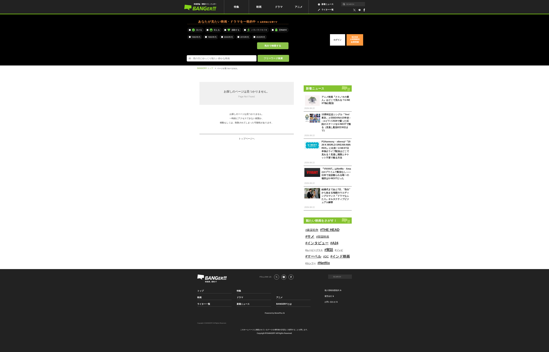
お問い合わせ (330, 302)
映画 (258, 6)
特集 (236, 6)
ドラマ (279, 6)
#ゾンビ (339, 250)
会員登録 (355, 39)
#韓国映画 (322, 236)
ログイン (338, 40)
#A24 (334, 243)
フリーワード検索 (273, 58)
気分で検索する (272, 45)
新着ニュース (328, 4)
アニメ (299, 6)
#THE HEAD (329, 230)
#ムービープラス (314, 250)
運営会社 (328, 296)
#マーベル (313, 256)
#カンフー (310, 263)
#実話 (328, 250)
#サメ (309, 236)
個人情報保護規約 (332, 290)
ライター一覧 (328, 9)
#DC (326, 256)
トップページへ (247, 138)
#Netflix (324, 263)
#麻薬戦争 (311, 229)
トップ (200, 291)
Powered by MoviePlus (274, 313)
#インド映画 (340, 256)
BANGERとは (284, 304)
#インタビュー (317, 243)
